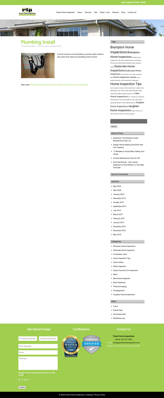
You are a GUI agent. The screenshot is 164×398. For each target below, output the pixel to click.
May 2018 (117, 235)
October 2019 (118, 202)
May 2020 (117, 186)
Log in (115, 306)
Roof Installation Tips (128, 99)
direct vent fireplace (135, 60)
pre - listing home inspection (136, 97)
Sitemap (89, 395)
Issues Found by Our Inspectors (75, 85)
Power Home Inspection (65, 12)
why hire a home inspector (127, 114)
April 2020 (117, 190)
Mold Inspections (134, 90)
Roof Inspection (119, 282)
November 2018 (119, 230)
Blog (123, 12)
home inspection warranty (117, 88)
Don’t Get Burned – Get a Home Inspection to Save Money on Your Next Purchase (128, 165)
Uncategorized (118, 290)
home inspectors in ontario (132, 88)
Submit (22, 387)
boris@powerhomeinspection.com (126, 343)
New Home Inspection (121, 278)
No (28, 379)
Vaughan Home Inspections (124, 294)
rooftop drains (138, 99)
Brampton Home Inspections (124, 246)
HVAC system (125, 90)
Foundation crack (120, 254)
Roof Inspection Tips (116, 99)
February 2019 (119, 218)
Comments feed (119, 314)
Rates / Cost (105, 12)
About (79, 12)
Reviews (115, 12)
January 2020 (118, 194)
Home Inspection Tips (126, 84)
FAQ (95, 12)
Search (114, 126)
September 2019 (119, 206)
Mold (115, 274)
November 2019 (119, 198)
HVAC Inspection (119, 266)
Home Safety (57, 85)
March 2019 (118, 214)
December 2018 (119, 226)
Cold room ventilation (124, 60)
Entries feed (117, 310)
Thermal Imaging (120, 286)
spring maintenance (115, 103)
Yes (22, 379)
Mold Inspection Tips (129, 93)
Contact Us (132, 12)
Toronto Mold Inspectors (128, 103)
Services (88, 12)
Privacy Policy (99, 395)
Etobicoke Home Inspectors (41, 85)
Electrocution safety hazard (118, 63)
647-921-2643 (126, 339)
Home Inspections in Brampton (129, 80)
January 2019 (118, 222)
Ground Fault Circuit (126, 74)
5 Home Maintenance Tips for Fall (126, 158)
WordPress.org (119, 318)
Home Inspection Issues (124, 77)
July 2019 (117, 210)
